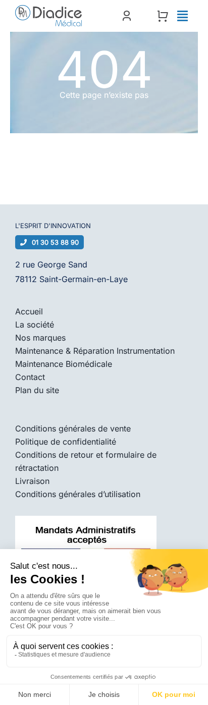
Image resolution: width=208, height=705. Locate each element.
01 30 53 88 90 (55, 242)
